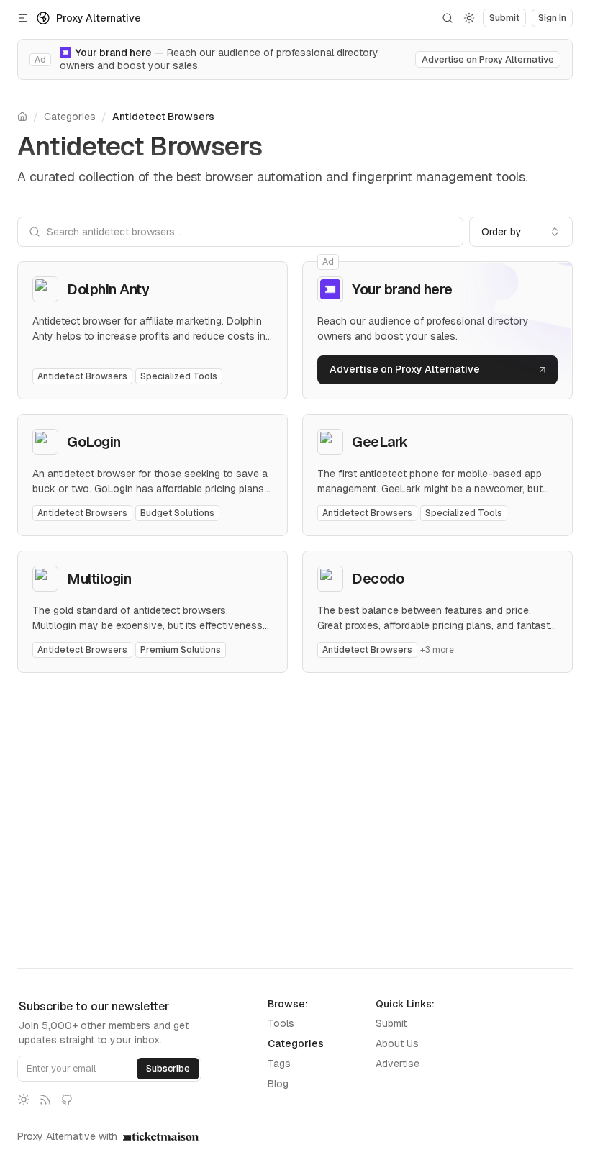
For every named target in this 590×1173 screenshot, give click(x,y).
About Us (397, 1043)
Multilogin (99, 578)
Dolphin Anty (108, 289)
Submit (391, 1023)
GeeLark (380, 441)
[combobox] (521, 232)
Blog (278, 1083)
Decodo (378, 578)
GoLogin (94, 441)
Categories (70, 116)
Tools (281, 1023)
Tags (279, 1063)
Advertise (397, 1063)
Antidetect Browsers (163, 116)
